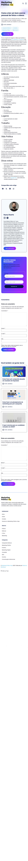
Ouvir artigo (6, 34)
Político (4, 528)
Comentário (4, 310)
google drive (14, 177)
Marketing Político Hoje (7, 565)
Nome (3, 328)
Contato (4, 519)
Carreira (4, 557)
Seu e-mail (6, 279)
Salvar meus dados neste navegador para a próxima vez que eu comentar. (12, 346)
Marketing (4, 535)
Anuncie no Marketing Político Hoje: (11, 521)
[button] (2, 188)
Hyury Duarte (9, 215)
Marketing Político (6, 30)
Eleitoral (4, 531)
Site (2, 338)
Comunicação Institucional (8, 559)
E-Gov (3, 533)
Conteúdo (15, 27)
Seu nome (6, 273)
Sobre (3, 516)
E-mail (3, 333)
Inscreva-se (14, 286)
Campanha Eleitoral (6, 27)
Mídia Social (15, 30)
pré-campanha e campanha (17, 39)
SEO (3, 554)
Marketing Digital (6, 550)
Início (3, 514)
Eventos (4, 547)
